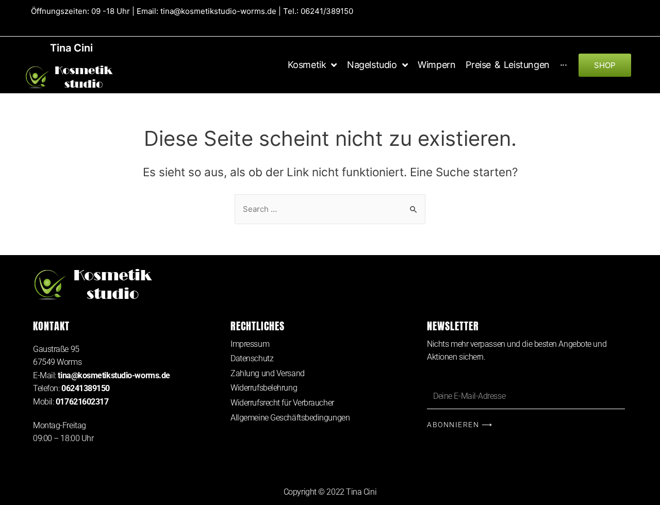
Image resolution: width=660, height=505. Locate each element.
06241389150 (85, 388)
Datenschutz (251, 358)
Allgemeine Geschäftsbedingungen (290, 418)
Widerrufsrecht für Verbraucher (282, 403)
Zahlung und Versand (267, 373)
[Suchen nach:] (330, 209)
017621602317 (82, 402)
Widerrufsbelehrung (263, 388)
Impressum (249, 344)
